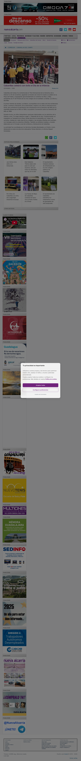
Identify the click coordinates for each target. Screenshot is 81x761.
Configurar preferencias (40, 390)
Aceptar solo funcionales (40, 394)
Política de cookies (51, 379)
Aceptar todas (40, 385)
